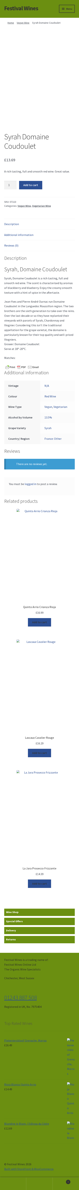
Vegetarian (60, 407)
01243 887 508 (20, 997)
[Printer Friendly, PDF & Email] (22, 367)
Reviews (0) (11, 245)
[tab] (39, 224)
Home (11, 22)
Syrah (47, 428)
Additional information (18, 235)
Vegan (48, 407)
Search (39, 1184)
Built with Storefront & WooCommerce (28, 1169)
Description (11, 224)
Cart (61, 1180)
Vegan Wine (23, 22)
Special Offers (14, 921)
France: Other (53, 438)
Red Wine (50, 396)
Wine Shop (12, 912)
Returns (11, 939)
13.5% (48, 417)
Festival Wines (21, 8)
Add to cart (30, 185)
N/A (46, 386)
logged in (30, 484)
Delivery (11, 930)
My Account (13, 1184)
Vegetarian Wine (41, 205)
